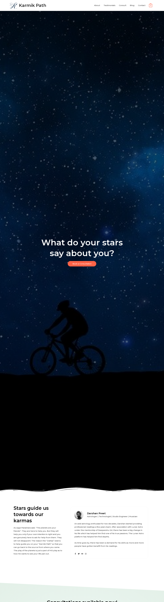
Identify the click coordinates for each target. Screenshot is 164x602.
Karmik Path (32, 5)
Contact (141, 5)
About (97, 5)
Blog (132, 5)
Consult (122, 5)
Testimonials (109, 5)
